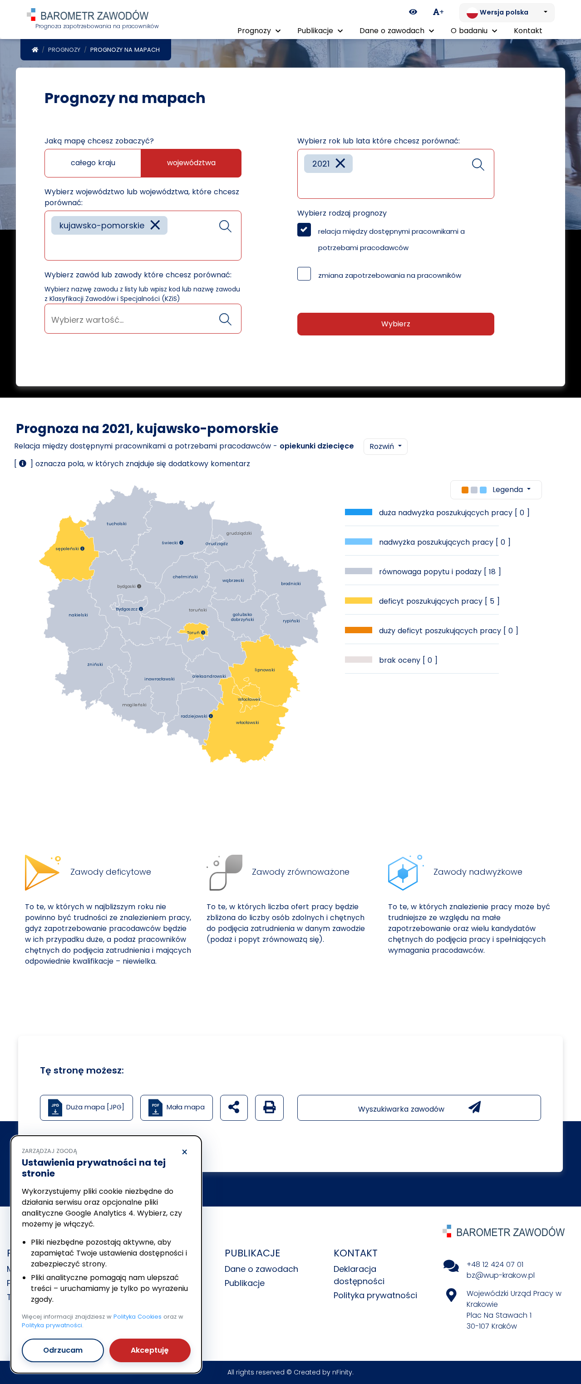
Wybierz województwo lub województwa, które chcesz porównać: (141, 197)
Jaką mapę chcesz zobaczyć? (99, 141)
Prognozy (64, 50)
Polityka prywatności (375, 1295)
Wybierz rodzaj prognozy (342, 213)
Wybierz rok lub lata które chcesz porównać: (378, 141)
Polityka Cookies (137, 1316)
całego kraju (93, 163)
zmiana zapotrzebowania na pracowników (389, 275)
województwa (191, 163)
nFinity (342, 1372)
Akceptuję (150, 1350)
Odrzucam (63, 1350)
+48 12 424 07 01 (495, 1264)
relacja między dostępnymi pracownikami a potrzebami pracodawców (391, 239)
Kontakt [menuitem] (528, 30)
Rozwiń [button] (382, 446)
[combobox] (142, 236)
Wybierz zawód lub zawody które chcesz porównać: (137, 275)
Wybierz (395, 324)
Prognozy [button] (255, 30)
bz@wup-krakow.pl (501, 1275)
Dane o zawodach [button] (393, 30)
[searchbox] (54, 246)
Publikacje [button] (316, 30)
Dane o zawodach (261, 1269)
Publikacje (245, 1283)
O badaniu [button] (470, 30)
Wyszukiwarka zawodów (402, 1109)
